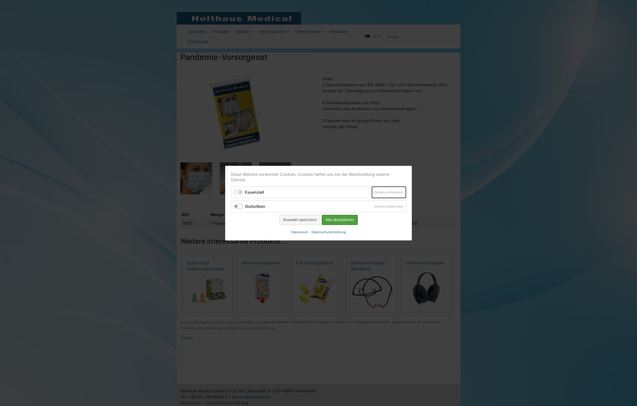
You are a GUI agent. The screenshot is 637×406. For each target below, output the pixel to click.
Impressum (299, 232)
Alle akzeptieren (339, 219)
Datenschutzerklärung (329, 232)
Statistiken (255, 206)
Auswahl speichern (300, 219)
